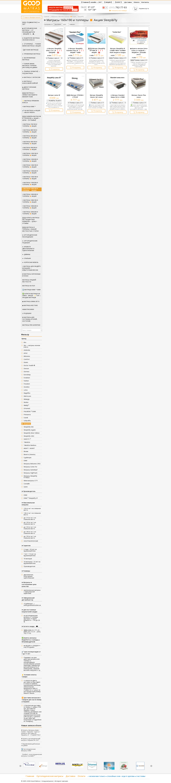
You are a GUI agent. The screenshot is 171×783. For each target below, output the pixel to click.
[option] (29, 764)
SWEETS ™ (27, 439)
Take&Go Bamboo (30, 445)
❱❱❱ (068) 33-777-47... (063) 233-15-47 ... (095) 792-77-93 (32, 631)
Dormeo (26, 371)
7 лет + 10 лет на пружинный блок (30, 554)
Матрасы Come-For (30, 467)
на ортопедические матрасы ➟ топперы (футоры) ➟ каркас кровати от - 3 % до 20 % (32, 618)
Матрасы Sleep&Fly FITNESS (30, 476)
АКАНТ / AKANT (29, 448)
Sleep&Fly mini (28, 427)
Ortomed (27, 408)
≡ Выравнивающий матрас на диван (30, 744)
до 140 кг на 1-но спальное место (30, 532)
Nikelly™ (26, 405)
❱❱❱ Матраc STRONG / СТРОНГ (75, 96)
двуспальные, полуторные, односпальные (29, 576)
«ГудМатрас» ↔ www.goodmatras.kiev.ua (32, 604)
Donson (26, 368)
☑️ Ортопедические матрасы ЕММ (28, 750)
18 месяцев (28, 559)
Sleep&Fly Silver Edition (31, 433)
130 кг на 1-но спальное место (32, 509)
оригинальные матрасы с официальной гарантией (32, 591)
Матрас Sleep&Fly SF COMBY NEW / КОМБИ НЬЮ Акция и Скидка (118, 50)
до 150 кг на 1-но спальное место (30, 537)
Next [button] (151, 766)
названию (72, 24)
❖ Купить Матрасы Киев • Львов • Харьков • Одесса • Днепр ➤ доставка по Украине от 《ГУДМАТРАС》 (31, 732)
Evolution (27, 378)
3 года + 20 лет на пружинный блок (30, 550)
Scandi (26, 418)
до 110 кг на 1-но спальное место (30, 518)
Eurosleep (27, 375)
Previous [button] (20, 766)
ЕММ (25, 461)
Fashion (26, 381)
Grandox (26, 387)
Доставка (70, 776)
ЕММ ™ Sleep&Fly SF (31, 498)
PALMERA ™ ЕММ (30, 411)
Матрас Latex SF (54, 95)
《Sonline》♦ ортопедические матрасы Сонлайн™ (31, 755)
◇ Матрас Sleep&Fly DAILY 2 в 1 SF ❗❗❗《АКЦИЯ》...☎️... (54, 50)
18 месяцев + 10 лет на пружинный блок (32, 562)
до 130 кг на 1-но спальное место (30, 528)
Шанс (26, 487)
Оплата (81, 776)
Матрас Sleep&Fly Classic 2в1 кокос (96, 96)
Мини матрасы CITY (31, 481)
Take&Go (27, 442)
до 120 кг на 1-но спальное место (30, 523)
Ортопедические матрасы (50, 776)
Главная (46, 16)
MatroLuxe (27, 396)
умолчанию (58, 24)
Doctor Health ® (29, 365)
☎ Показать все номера (118, 10)
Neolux (26, 402)
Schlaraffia (27, 421)
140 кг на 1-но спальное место (32, 514)
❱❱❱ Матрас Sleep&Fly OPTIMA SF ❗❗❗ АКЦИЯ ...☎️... (96, 50)
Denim (26, 362)
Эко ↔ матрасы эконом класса (32, 346)
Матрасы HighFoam (30, 473)
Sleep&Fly (27, 424)
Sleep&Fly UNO (29, 436)
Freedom (27, 384)
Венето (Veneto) (29, 454)
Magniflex (27, 393)
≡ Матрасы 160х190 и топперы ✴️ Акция (63, 16)
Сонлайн (27, 484)
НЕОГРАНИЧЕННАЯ (31, 541)
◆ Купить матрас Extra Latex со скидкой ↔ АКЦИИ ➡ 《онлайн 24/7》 (138, 51)
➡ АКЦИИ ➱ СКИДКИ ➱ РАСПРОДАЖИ (32, 646)
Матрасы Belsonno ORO (32, 464)
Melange (26, 399)
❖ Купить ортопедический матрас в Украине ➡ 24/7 (30, 739)
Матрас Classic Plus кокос (139, 96)
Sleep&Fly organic (30, 430)
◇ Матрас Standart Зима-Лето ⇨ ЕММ (118, 96)
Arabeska (27, 350)
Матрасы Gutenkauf (30, 470)
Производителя (29, 566)
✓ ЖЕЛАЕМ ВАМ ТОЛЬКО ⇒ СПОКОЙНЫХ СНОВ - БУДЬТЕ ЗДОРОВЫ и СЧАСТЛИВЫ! (116, 776)
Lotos (26, 390)
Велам (26, 451)
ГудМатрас (27, 457)
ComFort (27, 359)
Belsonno (27, 356)
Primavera (27, 414)
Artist (25, 353)
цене (65, 24)
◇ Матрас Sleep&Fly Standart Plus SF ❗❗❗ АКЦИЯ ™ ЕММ (75, 50)
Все (25, 342)
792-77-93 (118, 7)
